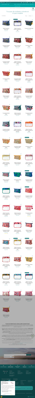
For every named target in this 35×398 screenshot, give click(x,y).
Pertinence (31, 15)
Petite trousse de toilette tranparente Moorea (6, 197)
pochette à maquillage (20, 343)
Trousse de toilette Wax (29, 28)
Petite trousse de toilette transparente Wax (17, 29)
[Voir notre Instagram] (32, 2)
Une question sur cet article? (21, 388)
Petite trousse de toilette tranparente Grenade (6, 214)
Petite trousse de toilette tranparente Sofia (17, 248)
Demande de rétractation (29, 393)
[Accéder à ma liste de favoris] (23, 2)
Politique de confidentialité (24, 359)
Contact (22, 381)
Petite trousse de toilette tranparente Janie (6, 282)
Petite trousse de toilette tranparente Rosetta (6, 265)
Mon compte (15, 380)
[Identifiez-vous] (25, 2)
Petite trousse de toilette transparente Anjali (29, 130)
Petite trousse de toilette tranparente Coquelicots (29, 282)
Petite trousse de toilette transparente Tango (17, 62)
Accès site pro (30, 381)
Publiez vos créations (29, 388)
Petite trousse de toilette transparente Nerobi (29, 79)
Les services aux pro (30, 380)
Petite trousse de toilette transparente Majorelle (17, 130)
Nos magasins (3, 380)
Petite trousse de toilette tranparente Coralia (17, 231)
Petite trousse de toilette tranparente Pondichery (17, 282)
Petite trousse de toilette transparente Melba (17, 97)
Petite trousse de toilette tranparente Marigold (6, 163)
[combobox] (11, 2)
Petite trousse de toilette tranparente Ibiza (29, 163)
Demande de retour (23, 380)
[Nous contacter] (21, 2)
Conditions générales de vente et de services (19, 393)
